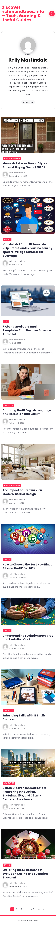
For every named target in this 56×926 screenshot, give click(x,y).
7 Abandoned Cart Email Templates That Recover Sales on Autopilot (27, 330)
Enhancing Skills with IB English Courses (25, 717)
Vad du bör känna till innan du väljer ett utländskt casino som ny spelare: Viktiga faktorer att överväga (27, 250)
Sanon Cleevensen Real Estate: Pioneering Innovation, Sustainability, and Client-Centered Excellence (25, 793)
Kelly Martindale (17, 172)
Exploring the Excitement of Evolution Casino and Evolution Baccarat (25, 873)
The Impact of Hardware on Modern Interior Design (22, 492)
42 (32, 909)
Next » (41, 909)
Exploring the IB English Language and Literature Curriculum (27, 412)
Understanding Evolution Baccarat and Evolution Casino (28, 637)
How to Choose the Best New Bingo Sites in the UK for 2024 (27, 566)
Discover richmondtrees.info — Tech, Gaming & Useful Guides (22, 13)
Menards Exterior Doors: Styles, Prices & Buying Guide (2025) (25, 165)
